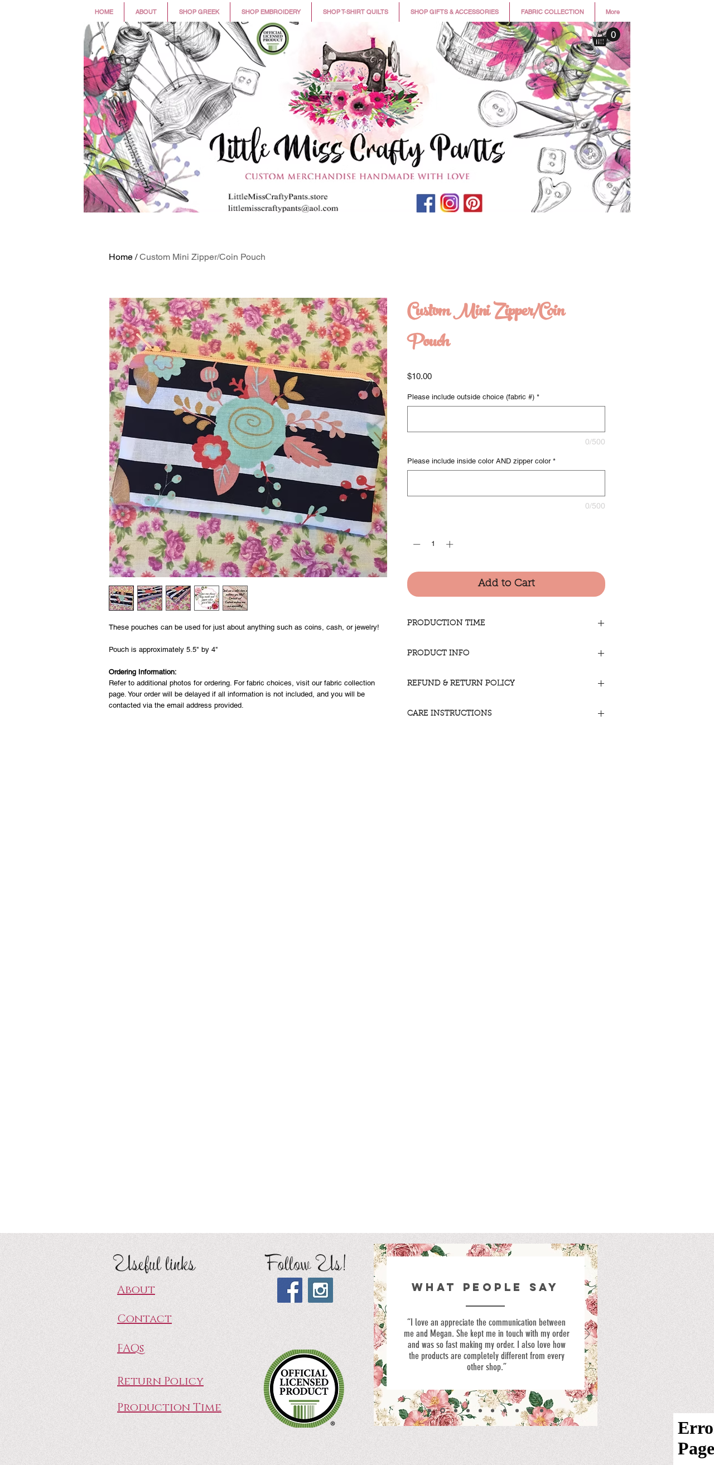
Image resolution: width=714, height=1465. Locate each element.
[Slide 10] (541, 1410)
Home (121, 257)
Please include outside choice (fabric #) (473, 397)
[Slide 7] (504, 1410)
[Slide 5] (480, 1410)
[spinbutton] (433, 544)
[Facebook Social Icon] (289, 1290)
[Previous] (384, 1334)
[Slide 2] (442, 1410)
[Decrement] (415, 544)
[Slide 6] (492, 1410)
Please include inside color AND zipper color (481, 461)
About (136, 1290)
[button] (199, 12)
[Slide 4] (468, 1410)
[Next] (587, 1334)
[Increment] (450, 544)
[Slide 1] (429, 1410)
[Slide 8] (517, 1410)
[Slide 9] (529, 1410)
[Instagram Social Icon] (320, 1290)
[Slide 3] (455, 1410)
